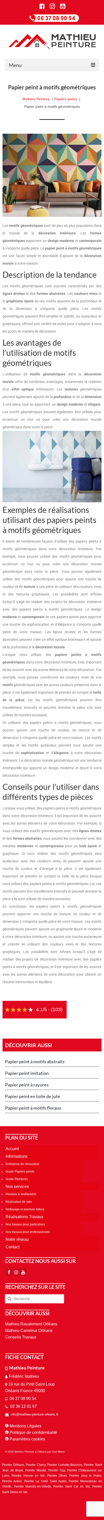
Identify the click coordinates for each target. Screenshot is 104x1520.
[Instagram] (16, 1272)
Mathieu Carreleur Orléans (29, 1330)
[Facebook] (9, 1272)
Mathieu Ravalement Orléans (31, 1324)
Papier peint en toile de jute (32, 1096)
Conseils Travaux (20, 1337)
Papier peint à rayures (27, 1084)
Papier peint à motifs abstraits (35, 1061)
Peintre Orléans (13, 1465)
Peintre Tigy (56, 1470)
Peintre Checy (35, 1465)
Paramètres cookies (27, 1439)
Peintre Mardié (35, 1470)
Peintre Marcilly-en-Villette (32, 1486)
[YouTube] (23, 1272)
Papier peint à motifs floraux (33, 1108)
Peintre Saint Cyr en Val (71, 1486)
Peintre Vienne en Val (28, 1475)
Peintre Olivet (57, 1475)
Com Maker (58, 1451)
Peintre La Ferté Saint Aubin (45, 1481)
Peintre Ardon (12, 1481)
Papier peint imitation (27, 1073)
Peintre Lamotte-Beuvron (64, 1465)
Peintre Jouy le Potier (85, 1475)
